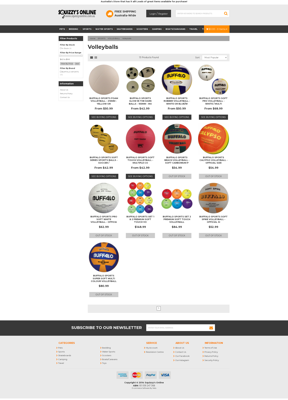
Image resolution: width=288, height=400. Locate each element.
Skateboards (125, 29)
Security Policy (212, 360)
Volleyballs (126, 38)
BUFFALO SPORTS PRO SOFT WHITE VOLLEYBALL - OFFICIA (103, 219)
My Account (152, 348)
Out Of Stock (177, 176)
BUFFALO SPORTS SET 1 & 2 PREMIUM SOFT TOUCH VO (140, 219)
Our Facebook (183, 356)
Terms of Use (211, 348)
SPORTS (101, 38)
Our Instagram (182, 360)
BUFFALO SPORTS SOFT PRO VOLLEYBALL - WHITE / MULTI (213, 101)
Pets (62, 29)
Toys (104, 363)
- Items (217, 29)
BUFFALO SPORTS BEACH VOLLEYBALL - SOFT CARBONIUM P (176, 160)
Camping (157, 29)
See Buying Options (104, 117)
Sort (197, 57)
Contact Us (65, 97)
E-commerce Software (140, 388)
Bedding (74, 29)
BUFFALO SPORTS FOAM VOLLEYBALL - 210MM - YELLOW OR (103, 101)
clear (77, 63)
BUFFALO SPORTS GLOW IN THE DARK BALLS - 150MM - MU (140, 101)
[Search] (226, 13)
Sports (87, 29)
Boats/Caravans (175, 29)
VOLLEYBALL (114, 38)
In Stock (66, 48)
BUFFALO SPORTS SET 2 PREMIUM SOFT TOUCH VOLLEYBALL (177, 219)
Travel (193, 29)
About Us (64, 90)
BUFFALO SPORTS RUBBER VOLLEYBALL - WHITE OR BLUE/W (177, 101)
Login (153, 13)
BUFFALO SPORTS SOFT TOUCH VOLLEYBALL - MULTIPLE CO (140, 160)
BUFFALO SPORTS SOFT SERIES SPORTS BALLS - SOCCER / (104, 160)
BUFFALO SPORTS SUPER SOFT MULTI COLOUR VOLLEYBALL (104, 278)
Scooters (142, 29)
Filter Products (68, 38)
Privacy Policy (211, 352)
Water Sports (104, 29)
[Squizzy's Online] (78, 14)
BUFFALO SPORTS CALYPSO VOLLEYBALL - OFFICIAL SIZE (214, 160)
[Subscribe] (211, 327)
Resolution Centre (155, 352)
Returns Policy (66, 93)
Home (92, 38)
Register (163, 13)
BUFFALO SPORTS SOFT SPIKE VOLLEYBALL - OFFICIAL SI (213, 219)
